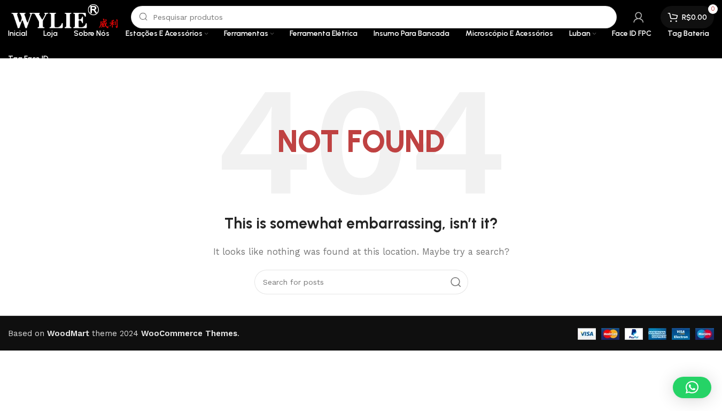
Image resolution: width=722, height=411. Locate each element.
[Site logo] (64, 16)
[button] (692, 387)
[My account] (638, 17)
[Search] (456, 282)
